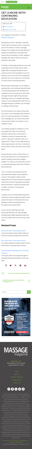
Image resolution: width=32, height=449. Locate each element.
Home (16, 371)
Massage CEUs (16, 380)
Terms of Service (15, 440)
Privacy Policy (6, 440)
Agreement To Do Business (16, 442)
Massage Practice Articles (10, 29)
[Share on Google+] (15, 265)
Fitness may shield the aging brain (18, 273)
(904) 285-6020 (16, 361)
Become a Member (11, 2)
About (2, 2)
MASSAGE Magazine (8, 26)
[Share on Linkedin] (25, 265)
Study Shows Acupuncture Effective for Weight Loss (13, 280)
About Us (17, 374)
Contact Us (16, 383)
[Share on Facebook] (6, 265)
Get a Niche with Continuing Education (13, 231)
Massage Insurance (16, 377)
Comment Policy (24, 440)
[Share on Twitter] (10, 265)
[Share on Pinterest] (20, 265)
